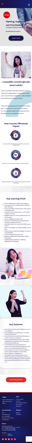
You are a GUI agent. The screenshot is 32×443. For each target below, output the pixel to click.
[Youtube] (9, 439)
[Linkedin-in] (15, 439)
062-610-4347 (4, 434)
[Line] (3, 439)
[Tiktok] (12, 439)
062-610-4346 (5, 435)
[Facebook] (6, 439)
